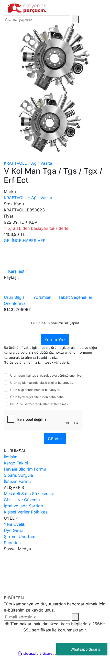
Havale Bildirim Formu (25, 469)
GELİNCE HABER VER (25, 240)
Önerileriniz (15, 303)
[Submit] (75, 617)
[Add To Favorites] (4, 246)
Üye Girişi (13, 530)
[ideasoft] (28, 654)
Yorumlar (42, 297)
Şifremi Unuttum (19, 536)
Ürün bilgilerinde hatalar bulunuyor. (35, 390)
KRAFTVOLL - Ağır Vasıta (28, 163)
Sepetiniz (13, 542)
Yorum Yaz (55, 339)
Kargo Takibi (16, 462)
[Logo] (27, 7)
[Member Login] (93, 7)
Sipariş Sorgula (18, 475)
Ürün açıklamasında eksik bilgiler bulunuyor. (41, 383)
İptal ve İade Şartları (23, 505)
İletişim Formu (17, 481)
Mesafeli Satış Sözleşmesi (29, 493)
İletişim (10, 456)
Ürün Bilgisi (15, 297)
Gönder (55, 438)
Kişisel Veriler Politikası (26, 512)
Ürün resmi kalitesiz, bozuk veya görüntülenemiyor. (46, 375)
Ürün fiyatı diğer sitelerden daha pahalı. (38, 397)
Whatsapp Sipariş (85, 649)
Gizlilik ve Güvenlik (22, 499)
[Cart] (104, 8)
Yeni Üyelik (14, 524)
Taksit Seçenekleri (75, 297)
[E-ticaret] (54, 654)
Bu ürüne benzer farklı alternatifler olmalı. (39, 404)
